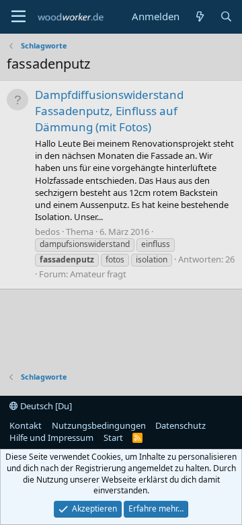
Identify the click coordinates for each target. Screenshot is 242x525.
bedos (47, 231)
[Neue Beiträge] (199, 16)
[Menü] (18, 17)
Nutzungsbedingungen (99, 425)
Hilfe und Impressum (51, 437)
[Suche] (226, 16)
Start (113, 437)
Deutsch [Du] (45, 406)
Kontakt (25, 425)
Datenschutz (180, 425)
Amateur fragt (98, 274)
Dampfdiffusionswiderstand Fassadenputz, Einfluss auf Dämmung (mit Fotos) (109, 111)
